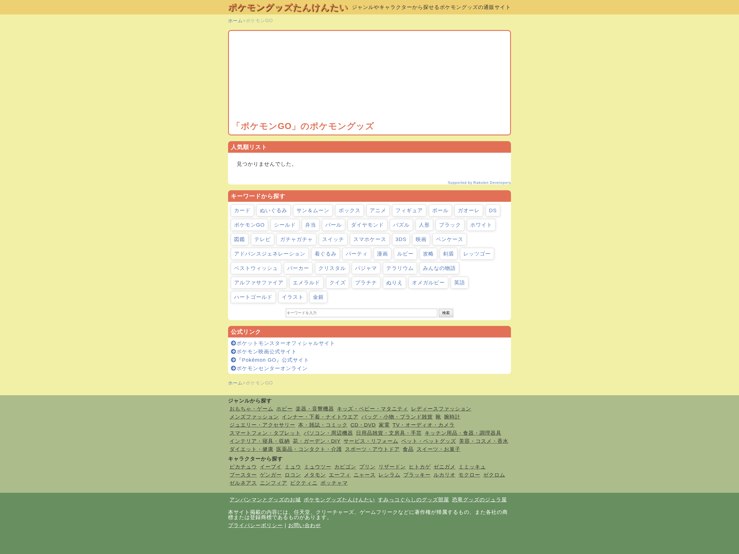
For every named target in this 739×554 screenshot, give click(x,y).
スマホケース (369, 239)
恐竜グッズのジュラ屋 (479, 500)
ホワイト (481, 225)
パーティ (357, 254)
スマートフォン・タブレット (265, 433)
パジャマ (366, 268)
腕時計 (452, 417)
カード (242, 210)
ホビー (284, 409)
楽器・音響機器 (315, 409)
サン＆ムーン (312, 210)
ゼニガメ (445, 467)
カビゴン (345, 467)
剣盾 (448, 254)
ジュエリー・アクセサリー (262, 425)
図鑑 (239, 239)
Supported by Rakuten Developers (479, 183)
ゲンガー (271, 475)
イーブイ (271, 467)
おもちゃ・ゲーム (251, 409)
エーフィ (340, 475)
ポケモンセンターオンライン (272, 368)
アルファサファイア (258, 283)
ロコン (293, 475)
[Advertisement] (369, 77)
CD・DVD (363, 425)
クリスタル (332, 268)
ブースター (243, 475)
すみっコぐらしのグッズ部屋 (413, 500)
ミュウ (293, 467)
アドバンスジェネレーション (269, 254)
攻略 (428, 254)
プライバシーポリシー (255, 525)
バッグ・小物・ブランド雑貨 (397, 417)
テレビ (262, 239)
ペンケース (449, 239)
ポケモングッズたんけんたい (288, 7)
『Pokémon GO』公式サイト (272, 360)
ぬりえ (394, 283)
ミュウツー (317, 467)
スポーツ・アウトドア (372, 449)
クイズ (337, 283)
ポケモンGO (249, 225)
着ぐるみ (326, 254)
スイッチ (333, 239)
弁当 (310, 225)
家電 (384, 425)
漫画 (382, 254)
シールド (285, 225)
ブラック (450, 225)
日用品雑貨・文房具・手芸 (389, 433)
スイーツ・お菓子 (438, 449)
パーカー (298, 268)
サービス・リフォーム (371, 441)
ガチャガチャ (296, 239)
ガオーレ (469, 210)
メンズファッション (254, 417)
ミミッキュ (472, 467)
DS (493, 210)
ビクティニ (304, 483)
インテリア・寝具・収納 (259, 441)
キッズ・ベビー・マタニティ (372, 409)
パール (333, 225)
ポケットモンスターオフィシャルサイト (285, 343)
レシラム (389, 475)
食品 (408, 449)
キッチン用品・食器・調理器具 (463, 433)
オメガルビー (428, 283)
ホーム (235, 20)
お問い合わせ (304, 525)
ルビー (405, 254)
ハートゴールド (253, 297)
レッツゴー (477, 254)
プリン (367, 467)
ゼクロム (494, 475)
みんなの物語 (439, 268)
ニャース (365, 475)
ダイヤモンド (367, 225)
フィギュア (409, 210)
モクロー (469, 475)
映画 (421, 239)
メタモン (315, 475)
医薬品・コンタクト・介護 (309, 449)
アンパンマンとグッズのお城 (265, 500)
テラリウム (400, 268)
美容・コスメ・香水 (483, 441)
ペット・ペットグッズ (428, 441)
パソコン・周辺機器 (328, 433)
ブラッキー (417, 475)
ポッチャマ (334, 483)
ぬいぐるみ (273, 210)
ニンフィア (273, 483)
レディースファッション (441, 409)
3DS (400, 239)
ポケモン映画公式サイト (266, 352)
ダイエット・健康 (251, 449)
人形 (424, 225)
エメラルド (306, 283)
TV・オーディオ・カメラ (424, 425)
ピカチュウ (243, 467)
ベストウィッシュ (256, 268)
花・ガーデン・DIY (317, 441)
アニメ (378, 210)
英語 (459, 283)
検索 (446, 313)
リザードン (392, 467)
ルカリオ (445, 475)
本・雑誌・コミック (323, 425)
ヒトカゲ (420, 467)
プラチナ (366, 283)
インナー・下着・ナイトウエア (320, 417)
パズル (401, 225)
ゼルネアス (243, 483)
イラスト (293, 297)
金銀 (318, 297)
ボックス (350, 210)
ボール (440, 210)
